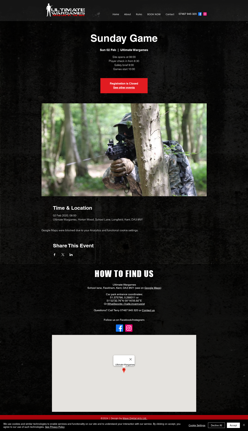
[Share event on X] (62, 254)
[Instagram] (205, 14)
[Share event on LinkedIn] (71, 254)
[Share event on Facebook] (54, 254)
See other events (124, 87)
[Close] (244, 425)
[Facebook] (119, 328)
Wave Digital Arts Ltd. (135, 418)
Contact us (148, 310)
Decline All (216, 425)
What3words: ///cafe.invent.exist (126, 303)
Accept (233, 425)
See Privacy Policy (55, 426)
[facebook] (200, 14)
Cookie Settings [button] (197, 425)
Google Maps (152, 287)
